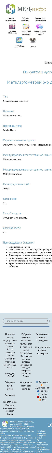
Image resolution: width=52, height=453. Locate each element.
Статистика (9, 358)
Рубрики (25, 18)
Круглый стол (26, 343)
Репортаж (26, 337)
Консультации (10, 21)
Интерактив (26, 356)
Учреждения (42, 340)
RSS (43, 400)
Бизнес (10, 337)
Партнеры (26, 385)
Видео (26, 350)
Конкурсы (9, 405)
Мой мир (43, 390)
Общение (25, 21)
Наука (10, 349)
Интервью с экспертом (26, 371)
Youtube (43, 397)
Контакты (26, 388)
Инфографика (26, 353)
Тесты (10, 414)
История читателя (26, 360)
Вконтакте (43, 382)
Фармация (10, 361)
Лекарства (42, 337)
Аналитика (26, 340)
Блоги (9, 385)
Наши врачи (42, 353)
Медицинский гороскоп (9, 409)
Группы (10, 388)
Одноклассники (42, 387)
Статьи (26, 376)
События (10, 355)
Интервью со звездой (26, 366)
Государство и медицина (10, 342)
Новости (10, 18)
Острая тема (26, 347)
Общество (10, 352)
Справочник (40, 18)
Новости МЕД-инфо (10, 366)
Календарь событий (10, 375)
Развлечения (40, 21)
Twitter (43, 394)
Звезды (9, 346)
